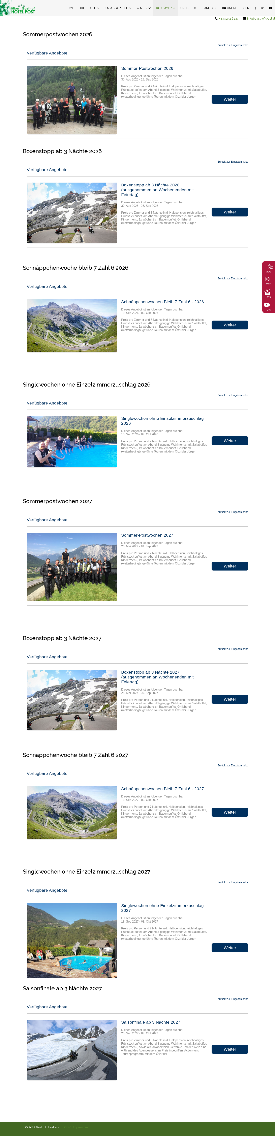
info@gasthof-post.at (261, 18)
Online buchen (237, 8)
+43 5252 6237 (228, 18)
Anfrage (210, 8)
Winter (141, 8)
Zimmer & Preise (116, 8)
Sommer (165, 8)
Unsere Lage (189, 8)
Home (69, 8)
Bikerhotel (87, 8)
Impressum (80, 1127)
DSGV (67, 1127)
